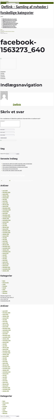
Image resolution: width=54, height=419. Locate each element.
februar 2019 (6, 227)
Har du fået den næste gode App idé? (12, 170)
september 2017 (6, 251)
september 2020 (7, 209)
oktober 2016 (6, 270)
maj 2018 (5, 239)
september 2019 (6, 220)
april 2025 (5, 190)
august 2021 (5, 197)
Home (1, 29)
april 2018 (5, 241)
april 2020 (5, 213)
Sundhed (5, 24)
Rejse (4, 26)
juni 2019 (5, 225)
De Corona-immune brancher (10, 168)
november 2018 (6, 232)
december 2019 (6, 215)
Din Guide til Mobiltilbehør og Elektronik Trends (15, 167)
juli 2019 (5, 223)
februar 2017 (6, 263)
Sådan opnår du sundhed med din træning (22, 180)
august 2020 (6, 211)
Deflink (17, 104)
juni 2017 (5, 256)
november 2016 (6, 269)
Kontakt (4, 27)
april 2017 (5, 260)
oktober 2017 (6, 249)
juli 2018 (5, 237)
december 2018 (6, 230)
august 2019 (5, 222)
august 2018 (5, 236)
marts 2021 (5, 202)
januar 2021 (5, 206)
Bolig (4, 280)
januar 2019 (5, 229)
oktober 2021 (6, 195)
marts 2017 (5, 262)
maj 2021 (5, 199)
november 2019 (6, 216)
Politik (4, 21)
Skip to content (4, 1)
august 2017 (6, 253)
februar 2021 (6, 204)
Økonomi (5, 20)
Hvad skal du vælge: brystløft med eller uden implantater (17, 163)
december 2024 (6, 192)
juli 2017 (5, 255)
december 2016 (6, 267)
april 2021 (5, 201)
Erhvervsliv (5, 23)
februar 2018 (6, 244)
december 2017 (6, 246)
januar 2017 (5, 265)
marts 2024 (5, 194)
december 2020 (6, 208)
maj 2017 (5, 258)
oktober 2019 (6, 218)
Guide (4, 284)
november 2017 (6, 248)
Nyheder (4, 19)
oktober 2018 (6, 234)
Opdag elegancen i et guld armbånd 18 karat (14, 165)
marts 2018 (5, 243)
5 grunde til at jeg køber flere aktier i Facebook (7, 31)
